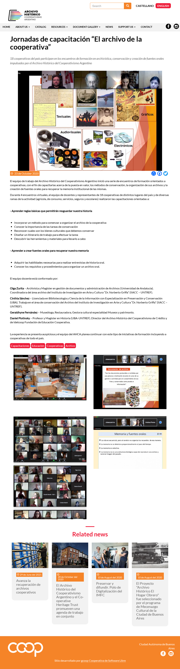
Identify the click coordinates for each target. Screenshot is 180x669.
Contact (146, 26)
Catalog (40, 26)
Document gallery (86, 26)
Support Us (126, 26)
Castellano (145, 5)
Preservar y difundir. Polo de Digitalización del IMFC (109, 589)
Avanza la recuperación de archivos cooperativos (28, 586)
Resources (58, 26)
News (109, 26)
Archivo (70, 345)
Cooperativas (55, 345)
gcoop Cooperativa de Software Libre (103, 660)
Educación (38, 345)
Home (6, 26)
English (163, 5)
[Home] (25, 15)
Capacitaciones (20, 345)
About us (21, 26)
